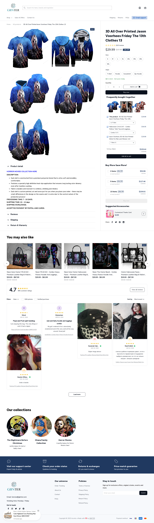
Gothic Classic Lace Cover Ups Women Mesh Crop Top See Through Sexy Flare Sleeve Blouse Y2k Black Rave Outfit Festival (130, 362)
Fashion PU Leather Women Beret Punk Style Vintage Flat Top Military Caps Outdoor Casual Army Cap (94, 355)
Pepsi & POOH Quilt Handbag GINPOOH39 (24, 329)
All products (17, 24)
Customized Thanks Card (123, 212)
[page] (141, 17)
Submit (143, 493)
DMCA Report (25, 518)
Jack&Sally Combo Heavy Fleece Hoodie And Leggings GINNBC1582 (59, 335)
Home (9, 24)
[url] (92, 518)
